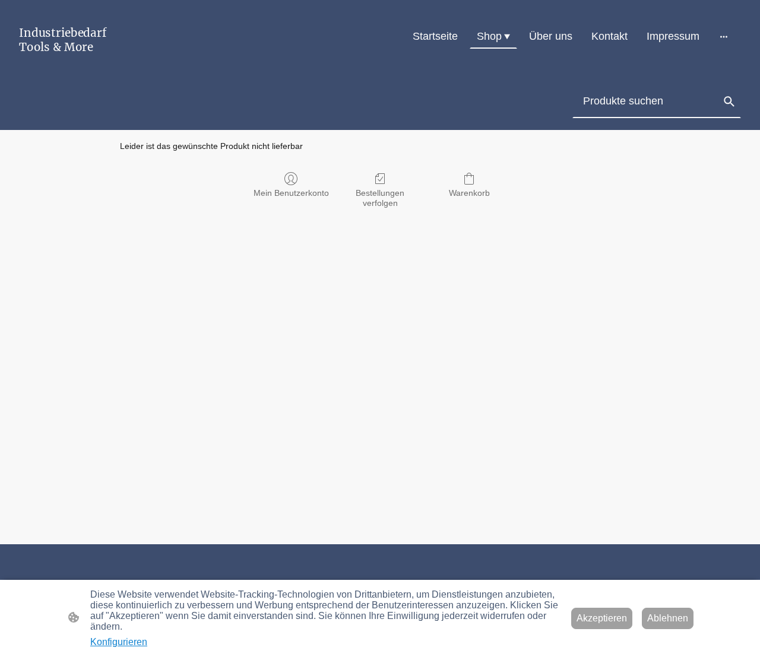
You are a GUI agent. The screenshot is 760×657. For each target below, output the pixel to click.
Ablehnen (667, 618)
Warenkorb (469, 193)
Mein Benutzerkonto (291, 193)
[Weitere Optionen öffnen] (723, 36)
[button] (729, 101)
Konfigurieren (118, 642)
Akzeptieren (602, 618)
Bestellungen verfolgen (380, 198)
